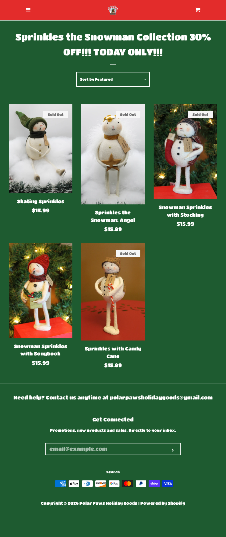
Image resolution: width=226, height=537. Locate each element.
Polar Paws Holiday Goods (108, 503)
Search (113, 472)
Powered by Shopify (162, 503)
